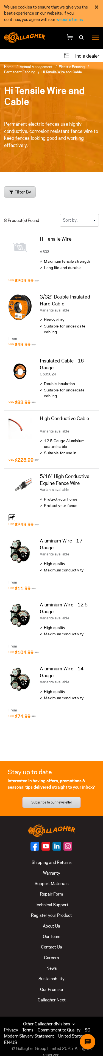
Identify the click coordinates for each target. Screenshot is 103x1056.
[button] (74, 1036)
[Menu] (95, 38)
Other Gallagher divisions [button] (47, 1024)
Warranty (51, 873)
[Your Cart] (70, 37)
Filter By (22, 192)
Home (8, 66)
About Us (51, 926)
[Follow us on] (35, 846)
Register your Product (51, 915)
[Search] (82, 39)
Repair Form (51, 894)
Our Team (51, 936)
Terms (28, 1030)
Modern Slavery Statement (29, 1036)
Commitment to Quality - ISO (64, 1030)
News (51, 968)
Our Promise (51, 989)
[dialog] (51, 13)
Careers (51, 958)
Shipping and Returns (52, 862)
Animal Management (36, 66)
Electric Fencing (72, 66)
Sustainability (51, 979)
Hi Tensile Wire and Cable (61, 71)
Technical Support (51, 905)
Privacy (11, 1030)
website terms (69, 19)
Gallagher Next (52, 1000)
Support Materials (52, 883)
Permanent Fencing (19, 71)
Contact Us (51, 947)
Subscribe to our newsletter (51, 802)
